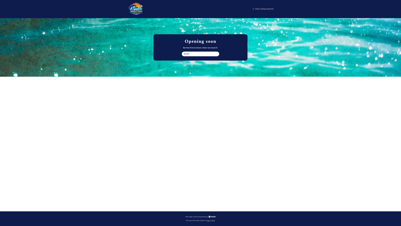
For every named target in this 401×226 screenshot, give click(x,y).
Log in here (210, 220)
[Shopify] (212, 217)
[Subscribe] (217, 53)
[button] (263, 8)
